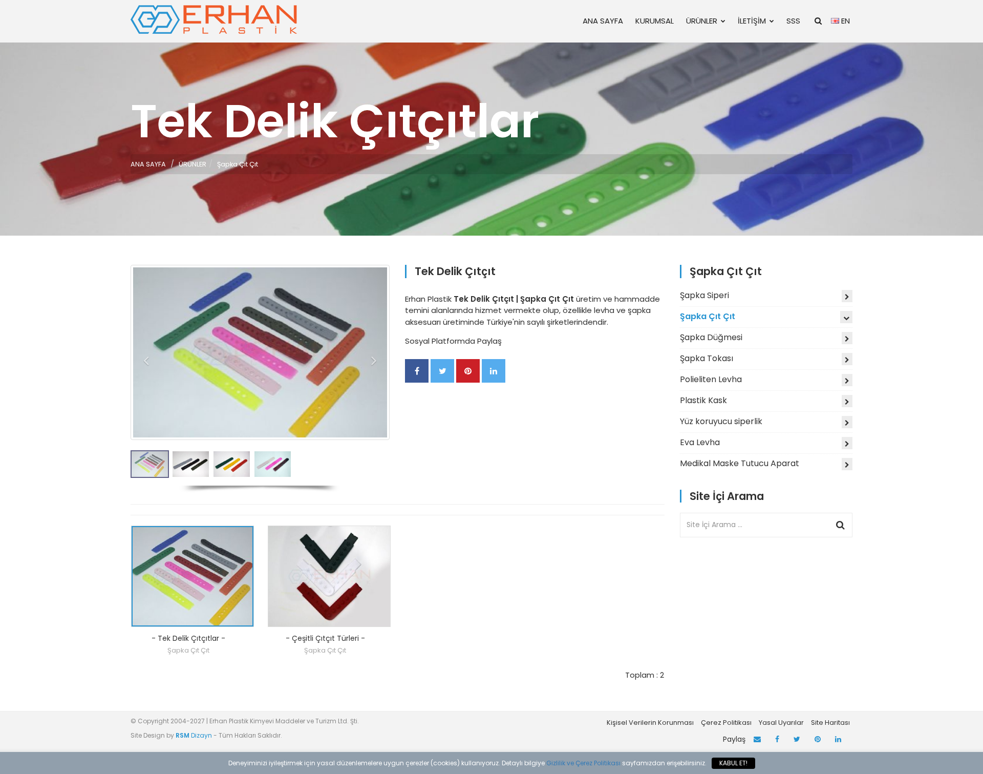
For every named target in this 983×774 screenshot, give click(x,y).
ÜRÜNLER (701, 20)
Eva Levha (700, 442)
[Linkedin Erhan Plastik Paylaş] (493, 371)
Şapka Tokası (706, 358)
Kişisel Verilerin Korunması (650, 722)
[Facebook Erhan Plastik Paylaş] (417, 371)
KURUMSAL (654, 20)
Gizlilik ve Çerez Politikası (583, 763)
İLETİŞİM (752, 20)
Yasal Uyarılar (781, 722)
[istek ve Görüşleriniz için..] (757, 739)
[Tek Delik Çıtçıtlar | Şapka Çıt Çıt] (192, 576)
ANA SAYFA (603, 20)
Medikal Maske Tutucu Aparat (739, 463)
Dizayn (194, 735)
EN (844, 20)
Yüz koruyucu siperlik (721, 421)
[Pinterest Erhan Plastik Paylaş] (468, 371)
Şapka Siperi (704, 295)
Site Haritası (830, 722)
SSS (793, 20)
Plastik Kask (703, 400)
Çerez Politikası (726, 722)
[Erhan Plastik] (215, 19)
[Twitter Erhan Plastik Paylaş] (442, 371)
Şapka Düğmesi (711, 337)
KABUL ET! (733, 763)
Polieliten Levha (711, 379)
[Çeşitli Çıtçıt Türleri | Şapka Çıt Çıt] (329, 576)
